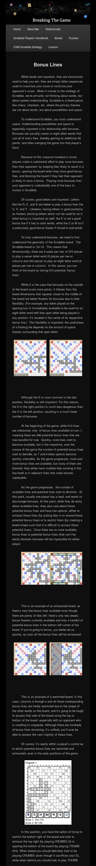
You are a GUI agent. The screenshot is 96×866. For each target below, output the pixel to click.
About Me (33, 29)
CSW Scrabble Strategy (27, 47)
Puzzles (73, 38)
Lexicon (53, 47)
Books (58, 38)
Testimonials (53, 29)
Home (17, 29)
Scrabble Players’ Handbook (30, 38)
